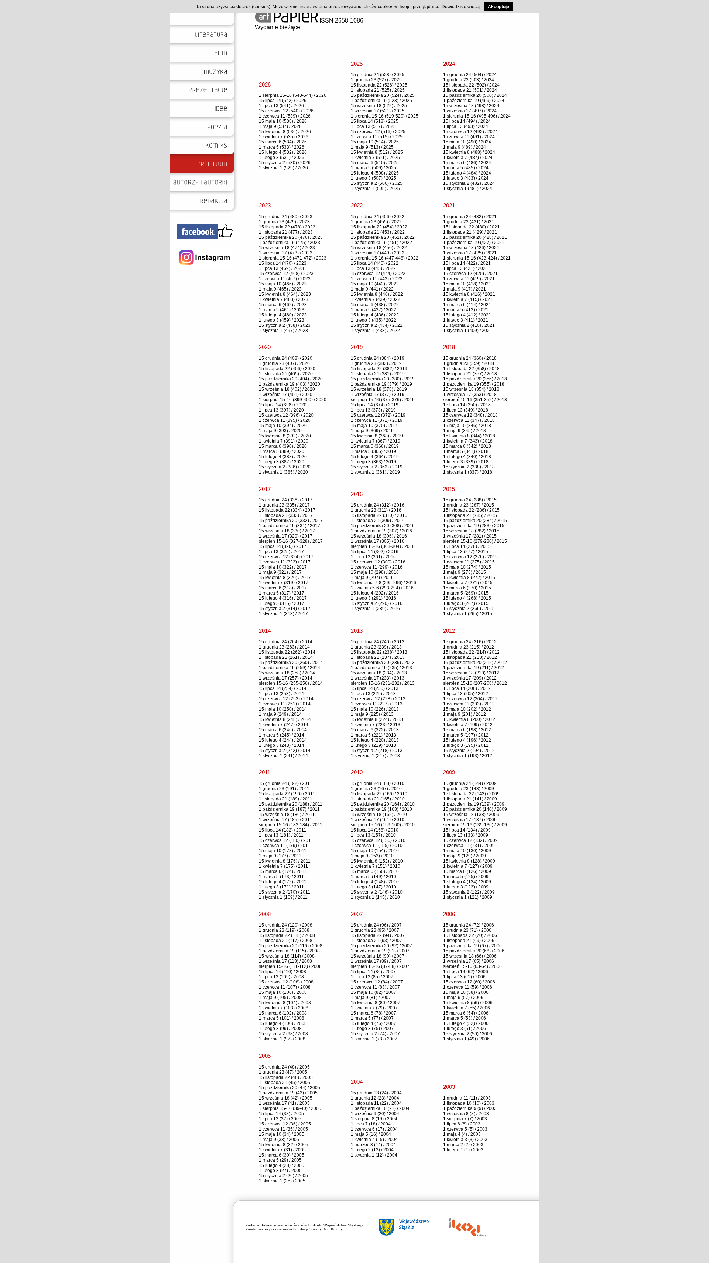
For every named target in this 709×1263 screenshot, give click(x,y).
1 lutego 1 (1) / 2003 (463, 1149)
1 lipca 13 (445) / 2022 (373, 268)
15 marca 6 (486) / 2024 (467, 162)
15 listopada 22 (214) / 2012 (471, 652)
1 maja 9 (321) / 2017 (280, 572)
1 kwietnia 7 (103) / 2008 (283, 1007)
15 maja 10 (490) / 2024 (467, 142)
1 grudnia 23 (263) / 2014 (284, 647)
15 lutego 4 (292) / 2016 (375, 593)
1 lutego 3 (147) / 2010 (373, 887)
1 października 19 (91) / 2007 (380, 951)
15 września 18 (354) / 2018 (471, 389)
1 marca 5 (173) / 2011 (281, 876)
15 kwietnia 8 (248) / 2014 (285, 719)
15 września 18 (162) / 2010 (379, 814)
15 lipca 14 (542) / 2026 (282, 100)
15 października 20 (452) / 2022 (383, 237)
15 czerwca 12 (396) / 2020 (286, 415)
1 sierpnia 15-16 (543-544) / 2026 (292, 95)
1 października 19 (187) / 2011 (289, 809)
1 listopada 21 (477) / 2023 (286, 232)
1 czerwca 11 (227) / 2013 (377, 704)
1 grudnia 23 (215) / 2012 (468, 647)
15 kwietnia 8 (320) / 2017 (285, 577)
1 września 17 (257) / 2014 (285, 678)
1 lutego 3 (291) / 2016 (373, 598)
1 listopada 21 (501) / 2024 (470, 90)
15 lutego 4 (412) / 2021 (467, 315)
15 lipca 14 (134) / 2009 (467, 830)
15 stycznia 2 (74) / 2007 (375, 1033)
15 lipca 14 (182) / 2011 (282, 830)
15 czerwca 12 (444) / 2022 (378, 273)
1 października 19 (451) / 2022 (381, 242)
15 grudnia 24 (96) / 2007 (376, 925)
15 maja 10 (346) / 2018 (467, 425)
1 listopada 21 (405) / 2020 (286, 373)
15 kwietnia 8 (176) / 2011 (285, 861)
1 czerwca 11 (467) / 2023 (285, 278)
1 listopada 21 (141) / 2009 (470, 799)
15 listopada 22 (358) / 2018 (471, 368)
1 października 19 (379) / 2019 (381, 384)
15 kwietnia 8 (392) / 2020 (285, 436)
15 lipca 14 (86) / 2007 (373, 971)
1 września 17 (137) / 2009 (470, 819)
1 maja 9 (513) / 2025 (372, 147)
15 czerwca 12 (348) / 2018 (470, 415)
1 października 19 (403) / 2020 (289, 384)
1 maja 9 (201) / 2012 (464, 714)
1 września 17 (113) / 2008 (285, 961)
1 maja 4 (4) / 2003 (462, 1134)
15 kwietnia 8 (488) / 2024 (469, 152)
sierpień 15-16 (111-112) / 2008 (290, 966)
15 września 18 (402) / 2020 (287, 389)
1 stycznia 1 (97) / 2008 (282, 1039)
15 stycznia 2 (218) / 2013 (377, 750)
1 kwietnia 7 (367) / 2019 (375, 441)
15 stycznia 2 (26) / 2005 (283, 1175)
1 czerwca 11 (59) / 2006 (467, 987)
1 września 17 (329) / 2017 (285, 536)
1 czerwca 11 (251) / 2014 (285, 704)
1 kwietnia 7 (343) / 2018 (468, 441)
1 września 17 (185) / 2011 (285, 819)
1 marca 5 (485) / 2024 (466, 167)
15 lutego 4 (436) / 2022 (375, 315)
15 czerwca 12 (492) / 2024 (470, 131)
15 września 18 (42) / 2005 (285, 1098)
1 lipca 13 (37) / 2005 (280, 1118)
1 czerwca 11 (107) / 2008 (285, 987)
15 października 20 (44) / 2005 (289, 1087)
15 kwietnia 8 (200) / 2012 (469, 719)
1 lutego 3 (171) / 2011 (281, 887)
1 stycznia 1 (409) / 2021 (467, 330)
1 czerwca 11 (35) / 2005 (283, 1129)
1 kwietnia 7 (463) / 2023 (283, 299)
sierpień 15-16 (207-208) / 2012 (475, 683)
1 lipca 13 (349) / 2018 (465, 410)
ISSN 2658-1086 (340, 20)
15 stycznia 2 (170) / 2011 (284, 892)
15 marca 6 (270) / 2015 (467, 587)
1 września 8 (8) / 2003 (466, 1113)
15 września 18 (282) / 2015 (471, 531)
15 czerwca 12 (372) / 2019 (378, 415)
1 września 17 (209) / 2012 (470, 678)
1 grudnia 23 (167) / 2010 (376, 788)
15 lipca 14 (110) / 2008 (282, 971)
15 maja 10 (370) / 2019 (375, 425)
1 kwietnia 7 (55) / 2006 (466, 1007)
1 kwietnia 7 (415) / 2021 (468, 299)
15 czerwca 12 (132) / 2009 (470, 840)
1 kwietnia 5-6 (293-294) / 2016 (382, 587)
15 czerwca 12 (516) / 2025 (378, 131)
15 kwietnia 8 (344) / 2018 (469, 436)
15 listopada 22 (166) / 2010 (379, 793)
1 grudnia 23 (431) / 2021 (468, 221)
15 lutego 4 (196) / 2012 (467, 740)
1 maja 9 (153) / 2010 (372, 856)
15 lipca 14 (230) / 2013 (374, 688)
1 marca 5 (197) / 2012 (466, 735)
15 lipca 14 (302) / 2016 (374, 551)
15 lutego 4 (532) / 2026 (283, 152)
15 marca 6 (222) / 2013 (375, 729)
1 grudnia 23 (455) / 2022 (376, 221)
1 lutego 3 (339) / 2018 (466, 461)
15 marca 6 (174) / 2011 (282, 871)
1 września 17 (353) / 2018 (470, 394)
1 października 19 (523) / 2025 (381, 100)
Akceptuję (498, 6)
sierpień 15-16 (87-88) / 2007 (380, 966)
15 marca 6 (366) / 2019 (375, 446)
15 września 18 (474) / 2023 (287, 247)
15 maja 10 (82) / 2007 (373, 992)
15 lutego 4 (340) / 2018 (467, 456)
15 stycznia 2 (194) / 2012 (469, 750)
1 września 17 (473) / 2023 (285, 252)
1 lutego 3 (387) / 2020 (281, 461)
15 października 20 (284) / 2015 (475, 520)
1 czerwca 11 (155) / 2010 (377, 845)
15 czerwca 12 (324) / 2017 (286, 556)
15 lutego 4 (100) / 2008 (283, 1023)
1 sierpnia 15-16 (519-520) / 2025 (384, 116)
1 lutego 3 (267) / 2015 (466, 603)
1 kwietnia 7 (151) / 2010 (375, 866)
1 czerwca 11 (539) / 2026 (285, 116)
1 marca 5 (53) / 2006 (464, 1018)
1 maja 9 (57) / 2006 (463, 997)
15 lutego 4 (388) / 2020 (283, 456)
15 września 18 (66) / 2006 (470, 956)
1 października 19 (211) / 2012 (473, 667)
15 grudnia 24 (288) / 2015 (470, 499)
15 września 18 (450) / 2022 (379, 247)
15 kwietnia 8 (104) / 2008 (285, 1002)
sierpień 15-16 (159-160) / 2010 (383, 824)
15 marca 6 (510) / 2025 (375, 162)
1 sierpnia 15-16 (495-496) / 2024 (477, 116)
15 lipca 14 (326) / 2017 (282, 546)
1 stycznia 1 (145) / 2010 (375, 897)
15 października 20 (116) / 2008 (290, 945)
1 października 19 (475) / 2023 (289, 242)
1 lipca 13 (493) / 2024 (465, 126)
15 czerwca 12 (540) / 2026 (286, 111)
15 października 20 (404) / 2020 (291, 379)
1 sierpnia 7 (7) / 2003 (465, 1118)
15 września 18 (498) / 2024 (471, 105)
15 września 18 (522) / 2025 (379, 105)
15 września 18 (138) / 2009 (471, 814)
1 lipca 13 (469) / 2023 (281, 268)
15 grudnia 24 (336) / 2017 (285, 499)
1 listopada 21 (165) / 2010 (378, 799)
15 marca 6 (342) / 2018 (467, 446)
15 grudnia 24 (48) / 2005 (284, 1067)
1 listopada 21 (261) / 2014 (286, 657)
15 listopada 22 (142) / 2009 (471, 793)
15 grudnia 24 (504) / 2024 (470, 74)
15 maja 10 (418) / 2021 (467, 284)
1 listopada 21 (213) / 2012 (470, 657)
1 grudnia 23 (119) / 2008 (284, 930)
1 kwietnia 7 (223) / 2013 (375, 724)
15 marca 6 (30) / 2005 (281, 1155)
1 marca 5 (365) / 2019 (373, 451)
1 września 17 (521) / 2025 (377, 111)
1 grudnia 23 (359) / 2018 (468, 363)
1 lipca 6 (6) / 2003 (461, 1124)
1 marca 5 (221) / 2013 (373, 735)
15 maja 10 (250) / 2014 (283, 709)
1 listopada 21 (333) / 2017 (286, 515)
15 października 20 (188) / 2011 (290, 804)
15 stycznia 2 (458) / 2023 (285, 325)
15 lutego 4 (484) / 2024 (467, 173)
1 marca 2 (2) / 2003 (463, 1144)
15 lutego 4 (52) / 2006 (466, 1023)
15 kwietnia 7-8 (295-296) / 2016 (383, 582)
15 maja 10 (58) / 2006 (466, 992)
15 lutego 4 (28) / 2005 (281, 1165)
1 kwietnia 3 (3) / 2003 (465, 1139)
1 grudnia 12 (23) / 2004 (375, 1098)
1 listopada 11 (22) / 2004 (376, 1103)
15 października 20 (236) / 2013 (383, 662)
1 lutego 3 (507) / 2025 (373, 178)
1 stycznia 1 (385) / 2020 (283, 472)
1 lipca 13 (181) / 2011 (281, 835)
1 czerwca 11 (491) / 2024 (469, 136)
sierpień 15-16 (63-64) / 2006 (472, 966)
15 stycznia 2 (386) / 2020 (285, 467)
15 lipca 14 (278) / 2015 (467, 546)
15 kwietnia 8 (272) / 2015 (469, 577)
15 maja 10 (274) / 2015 (467, 567)
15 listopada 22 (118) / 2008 (287, 935)
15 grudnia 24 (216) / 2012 (470, 641)
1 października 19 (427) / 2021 (473, 242)
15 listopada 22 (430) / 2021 (471, 227)
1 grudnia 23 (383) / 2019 (376, 363)
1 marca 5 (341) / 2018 (466, 451)
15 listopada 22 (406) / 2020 (287, 368)
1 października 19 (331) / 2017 (289, 525)
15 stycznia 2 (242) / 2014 (285, 750)
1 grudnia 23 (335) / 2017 (284, 505)
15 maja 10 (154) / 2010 (375, 850)
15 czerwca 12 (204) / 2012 (470, 698)
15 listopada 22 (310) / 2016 (379, 515)
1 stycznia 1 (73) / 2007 (374, 1039)
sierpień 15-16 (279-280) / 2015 (475, 541)
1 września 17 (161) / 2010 (377, 819)
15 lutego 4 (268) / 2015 (467, 598)
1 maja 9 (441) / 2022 (372, 289)
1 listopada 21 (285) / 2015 (470, 515)
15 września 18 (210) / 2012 (471, 672)
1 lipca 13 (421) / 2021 (465, 268)
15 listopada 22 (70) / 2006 (470, 935)
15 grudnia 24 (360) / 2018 (470, 358)
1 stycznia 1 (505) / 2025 (375, 188)
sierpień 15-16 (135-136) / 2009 (475, 824)
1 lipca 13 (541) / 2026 (281, 105)
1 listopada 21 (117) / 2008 (285, 940)
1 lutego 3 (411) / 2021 (465, 320)
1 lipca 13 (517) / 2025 (373, 126)
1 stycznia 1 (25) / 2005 (282, 1181)
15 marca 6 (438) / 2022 (375, 304)
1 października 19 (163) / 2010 (381, 809)
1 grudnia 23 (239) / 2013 (376, 647)
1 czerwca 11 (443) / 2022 (377, 278)
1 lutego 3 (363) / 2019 (373, 461)
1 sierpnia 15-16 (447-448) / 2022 (384, 258)
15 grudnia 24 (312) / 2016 (377, 505)
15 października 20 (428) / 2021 (475, 237)
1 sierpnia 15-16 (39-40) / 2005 (290, 1108)
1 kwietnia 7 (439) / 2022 (375, 299)
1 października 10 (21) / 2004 (380, 1108)
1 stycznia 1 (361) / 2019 (375, 472)
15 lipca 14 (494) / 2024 (467, 121)
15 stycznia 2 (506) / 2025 (377, 183)
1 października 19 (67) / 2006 (472, 945)
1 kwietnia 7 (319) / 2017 (283, 582)
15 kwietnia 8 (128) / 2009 (469, 861)
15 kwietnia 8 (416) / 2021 (469, 294)
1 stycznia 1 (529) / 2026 (283, 167)
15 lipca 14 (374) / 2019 (374, 404)
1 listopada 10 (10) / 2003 (468, 1103)
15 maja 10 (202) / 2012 (467, 709)
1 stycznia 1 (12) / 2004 (374, 1155)
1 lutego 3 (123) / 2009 (466, 887)
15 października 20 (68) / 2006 (473, 951)
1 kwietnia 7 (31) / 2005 (282, 1149)
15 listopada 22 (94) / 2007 (378, 935)
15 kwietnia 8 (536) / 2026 (285, 131)
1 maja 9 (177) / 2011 (280, 856)
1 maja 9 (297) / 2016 (372, 577)
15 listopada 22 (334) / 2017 (287, 510)
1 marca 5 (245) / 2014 (281, 735)
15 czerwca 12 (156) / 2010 (378, 840)
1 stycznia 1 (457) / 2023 (283, 330)
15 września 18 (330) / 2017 (287, 531)
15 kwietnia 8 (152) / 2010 (377, 861)
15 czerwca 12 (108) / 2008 (286, 982)
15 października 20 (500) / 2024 (475, 95)
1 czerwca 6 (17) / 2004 (374, 1129)
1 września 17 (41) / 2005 (284, 1103)
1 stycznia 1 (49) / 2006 (466, 1039)
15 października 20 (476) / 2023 (291, 237)
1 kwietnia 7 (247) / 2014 (283, 724)
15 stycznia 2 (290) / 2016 (377, 603)
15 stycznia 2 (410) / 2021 (469, 325)
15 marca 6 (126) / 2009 (467, 871)
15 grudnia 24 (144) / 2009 (470, 783)
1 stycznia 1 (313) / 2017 (283, 613)
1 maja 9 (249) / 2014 (280, 714)
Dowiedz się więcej (461, 6)
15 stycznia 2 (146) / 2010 (377, 892)
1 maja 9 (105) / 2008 (280, 997)
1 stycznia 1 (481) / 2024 (467, 188)
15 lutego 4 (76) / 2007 (373, 1023)
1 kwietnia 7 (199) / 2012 (468, 724)
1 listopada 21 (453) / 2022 (378, 232)
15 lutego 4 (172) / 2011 (282, 881)
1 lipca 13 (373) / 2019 (373, 410)
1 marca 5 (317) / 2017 (281, 593)
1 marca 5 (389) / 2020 (281, 451)
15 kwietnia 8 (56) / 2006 (468, 1002)
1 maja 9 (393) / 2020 (280, 430)
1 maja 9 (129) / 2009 (464, 856)
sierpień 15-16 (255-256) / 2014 (291, 683)
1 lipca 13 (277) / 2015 (465, 551)
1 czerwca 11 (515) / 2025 (377, 136)
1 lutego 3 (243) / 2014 (281, 745)
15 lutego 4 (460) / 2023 (283, 315)
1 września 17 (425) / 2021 (470, 252)
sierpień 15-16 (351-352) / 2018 (475, 399)
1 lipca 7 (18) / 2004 (371, 1124)
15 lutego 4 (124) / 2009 (467, 881)
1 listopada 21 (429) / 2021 (470, 232)
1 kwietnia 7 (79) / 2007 (374, 1007)
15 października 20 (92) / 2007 (381, 945)
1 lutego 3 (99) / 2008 (280, 1028)
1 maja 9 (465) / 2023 (280, 289)
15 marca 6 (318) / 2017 (283, 587)
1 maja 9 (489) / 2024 (464, 147)
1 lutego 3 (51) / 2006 (464, 1028)
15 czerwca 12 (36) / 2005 (285, 1124)
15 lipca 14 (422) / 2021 (467, 263)
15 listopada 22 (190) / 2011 (287, 793)
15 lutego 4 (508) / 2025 (375, 173)
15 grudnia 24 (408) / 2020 (285, 358)
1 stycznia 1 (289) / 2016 (375, 608)
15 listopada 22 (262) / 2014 (287, 652)
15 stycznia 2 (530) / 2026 (285, 162)
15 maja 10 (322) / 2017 (283, 567)
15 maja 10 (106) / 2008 (283, 992)
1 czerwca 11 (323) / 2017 (285, 562)
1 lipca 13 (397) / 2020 (281, 410)
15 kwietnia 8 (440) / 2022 (377, 294)
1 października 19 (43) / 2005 (288, 1093)
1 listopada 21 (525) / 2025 (378, 90)
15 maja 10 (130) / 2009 (467, 850)
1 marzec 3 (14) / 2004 (373, 1144)
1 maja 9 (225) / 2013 (372, 714)
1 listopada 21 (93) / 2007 (376, 940)
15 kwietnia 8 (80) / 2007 (375, 1002)
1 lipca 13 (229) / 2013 (373, 693)
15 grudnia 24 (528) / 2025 (377, 74)
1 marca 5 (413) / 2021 (466, 309)
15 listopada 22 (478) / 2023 (287, 227)
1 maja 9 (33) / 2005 (279, 1139)
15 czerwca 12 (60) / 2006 (469, 982)
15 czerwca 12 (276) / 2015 (470, 556)
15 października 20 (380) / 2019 (383, 379)
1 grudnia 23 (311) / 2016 (376, 510)
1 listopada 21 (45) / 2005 (284, 1082)
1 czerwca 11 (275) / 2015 (469, 562)
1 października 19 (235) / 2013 (381, 667)
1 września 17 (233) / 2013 (377, 678)
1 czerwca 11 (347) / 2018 (469, 420)
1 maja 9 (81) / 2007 (371, 997)
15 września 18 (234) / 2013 (379, 672)
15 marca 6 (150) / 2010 (375, 871)
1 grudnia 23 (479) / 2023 (284, 221)
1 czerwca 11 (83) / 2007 (375, 987)
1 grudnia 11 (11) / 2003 (467, 1098)
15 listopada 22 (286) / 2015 (471, 510)
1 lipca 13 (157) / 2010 (373, 835)
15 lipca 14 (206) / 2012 (467, 688)
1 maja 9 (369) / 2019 (372, 430)
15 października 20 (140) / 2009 (475, 809)
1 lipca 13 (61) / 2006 (464, 976)
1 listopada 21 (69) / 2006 (468, 940)
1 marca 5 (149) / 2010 (373, 876)
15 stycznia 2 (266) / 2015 (469, 608)
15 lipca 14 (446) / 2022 (374, 263)
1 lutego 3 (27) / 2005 (280, 1170)
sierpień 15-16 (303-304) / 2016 (383, 546)
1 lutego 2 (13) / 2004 (372, 1149)
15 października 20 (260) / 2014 (291, 662)
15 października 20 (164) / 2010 (383, 804)
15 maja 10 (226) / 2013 (375, 709)
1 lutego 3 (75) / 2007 (372, 1028)
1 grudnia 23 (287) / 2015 (468, 505)
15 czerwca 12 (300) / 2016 (378, 562)
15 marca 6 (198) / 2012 (467, 729)
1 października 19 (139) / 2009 (473, 804)
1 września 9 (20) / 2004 (375, 1113)
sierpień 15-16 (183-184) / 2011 (290, 824)
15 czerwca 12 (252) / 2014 (286, 698)
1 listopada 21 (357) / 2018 (470, 373)
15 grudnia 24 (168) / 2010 (377, 783)
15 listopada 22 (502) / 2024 (471, 85)
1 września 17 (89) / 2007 (376, 961)
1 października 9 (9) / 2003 (470, 1108)
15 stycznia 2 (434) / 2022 (377, 325)
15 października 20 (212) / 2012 (475, 662)
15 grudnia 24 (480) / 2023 (285, 216)
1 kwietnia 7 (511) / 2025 (375, 157)
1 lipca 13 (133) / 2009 (465, 835)
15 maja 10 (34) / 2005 (281, 1134)
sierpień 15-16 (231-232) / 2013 (383, 683)
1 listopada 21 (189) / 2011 (285, 799)
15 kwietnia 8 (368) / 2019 (377, 436)
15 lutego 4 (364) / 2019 (375, 456)
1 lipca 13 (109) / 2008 (281, 976)
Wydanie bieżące (277, 27)
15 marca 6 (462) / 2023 (283, 304)
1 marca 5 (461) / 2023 (281, 309)
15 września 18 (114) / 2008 (287, 956)
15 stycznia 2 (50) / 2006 (467, 1033)
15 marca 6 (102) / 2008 (283, 1013)
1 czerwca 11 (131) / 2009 (469, 845)
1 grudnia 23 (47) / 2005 (283, 1072)
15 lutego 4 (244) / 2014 (283, 740)
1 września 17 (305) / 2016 (377, 541)
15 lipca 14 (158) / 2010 (374, 830)
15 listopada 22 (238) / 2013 (379, 652)
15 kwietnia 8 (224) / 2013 (377, 719)
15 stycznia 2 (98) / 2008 (283, 1033)
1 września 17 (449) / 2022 (377, 252)
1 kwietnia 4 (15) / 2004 (374, 1139)
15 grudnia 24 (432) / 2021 (470, 216)
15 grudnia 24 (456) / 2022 (377, 216)
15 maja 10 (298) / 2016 (375, 572)
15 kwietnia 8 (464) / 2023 (285, 294)
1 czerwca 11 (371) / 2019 (377, 420)
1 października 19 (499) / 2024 (473, 100)
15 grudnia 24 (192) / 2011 (285, 783)
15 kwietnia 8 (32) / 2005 (283, 1144)
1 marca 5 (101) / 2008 (281, 1018)
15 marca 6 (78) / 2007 (373, 1013)
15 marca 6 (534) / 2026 (283, 142)
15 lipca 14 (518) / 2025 (374, 121)
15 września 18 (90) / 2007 (377, 956)
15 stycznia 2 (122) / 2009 (469, 892)
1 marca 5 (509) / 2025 (373, 167)
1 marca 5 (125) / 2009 (466, 876)
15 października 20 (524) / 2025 (383, 95)
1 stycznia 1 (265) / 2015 (467, 613)
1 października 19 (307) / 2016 (381, 531)
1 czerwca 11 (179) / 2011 (284, 845)
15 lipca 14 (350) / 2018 (467, 404)
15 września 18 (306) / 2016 (379, 536)
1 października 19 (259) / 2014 (289, 667)
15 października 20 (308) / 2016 (383, 525)
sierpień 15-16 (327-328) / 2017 (291, 541)
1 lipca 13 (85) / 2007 (372, 976)
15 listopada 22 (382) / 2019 (379, 368)
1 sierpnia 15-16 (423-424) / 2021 (477, 258)
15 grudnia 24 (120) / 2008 (285, 925)
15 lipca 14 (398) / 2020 (282, 404)
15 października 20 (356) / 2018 (475, 379)
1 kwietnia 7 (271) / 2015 (468, 582)
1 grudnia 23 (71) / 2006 (467, 930)
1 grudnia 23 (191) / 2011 (284, 788)
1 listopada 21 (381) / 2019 (378, 373)
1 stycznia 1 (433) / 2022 (375, 330)
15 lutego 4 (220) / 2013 (375, 740)
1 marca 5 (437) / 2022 (373, 309)
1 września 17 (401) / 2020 (285, 394)
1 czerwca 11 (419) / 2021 (469, 278)
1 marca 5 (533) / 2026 (281, 147)
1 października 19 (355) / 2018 (473, 384)
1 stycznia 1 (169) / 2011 (283, 897)
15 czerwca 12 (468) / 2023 (286, 273)
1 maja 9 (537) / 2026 (280, 126)
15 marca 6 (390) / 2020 (283, 446)
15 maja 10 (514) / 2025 (375, 142)
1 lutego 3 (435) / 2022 (373, 320)
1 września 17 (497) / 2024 (470, 111)
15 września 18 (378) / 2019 (379, 389)
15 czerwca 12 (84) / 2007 (377, 982)
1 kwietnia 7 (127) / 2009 (468, 866)
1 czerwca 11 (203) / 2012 (469, 704)
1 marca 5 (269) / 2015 (466, 593)
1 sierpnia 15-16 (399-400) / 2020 (292, 399)
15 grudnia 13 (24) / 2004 (376, 1093)
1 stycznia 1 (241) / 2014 (283, 755)
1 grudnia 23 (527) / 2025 (376, 79)
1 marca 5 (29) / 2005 (280, 1160)
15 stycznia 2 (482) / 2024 (469, 183)
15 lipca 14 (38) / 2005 (281, 1113)
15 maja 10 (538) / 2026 (283, 121)
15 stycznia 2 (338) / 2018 (469, 467)
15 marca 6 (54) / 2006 (466, 1013)
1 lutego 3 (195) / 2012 (466, 745)
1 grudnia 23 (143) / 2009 (468, 788)
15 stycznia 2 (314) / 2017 (285, 608)
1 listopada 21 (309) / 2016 (378, 520)
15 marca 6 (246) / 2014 (283, 729)
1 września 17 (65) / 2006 (468, 961)
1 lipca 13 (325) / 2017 (281, 551)
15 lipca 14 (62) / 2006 (465, 971)
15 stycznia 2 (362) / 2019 (377, 467)
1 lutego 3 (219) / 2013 (373, 745)
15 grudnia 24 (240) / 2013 (377, 641)
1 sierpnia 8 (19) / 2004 (374, 1118)
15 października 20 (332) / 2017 (291, 520)
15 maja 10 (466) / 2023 (283, 284)
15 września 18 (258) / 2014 (287, 672)
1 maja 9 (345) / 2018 (464, 430)
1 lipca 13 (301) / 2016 (373, 556)
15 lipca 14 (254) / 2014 (282, 688)
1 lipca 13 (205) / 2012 (465, 693)
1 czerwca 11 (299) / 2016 (377, 567)
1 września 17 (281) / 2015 (470, 536)
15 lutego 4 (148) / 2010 (375, 881)
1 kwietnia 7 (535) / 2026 (283, 136)
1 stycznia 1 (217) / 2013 (375, 755)
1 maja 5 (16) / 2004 (371, 1134)
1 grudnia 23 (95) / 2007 (375, 930)
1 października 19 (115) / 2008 (289, 951)
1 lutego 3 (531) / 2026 (281, 157)
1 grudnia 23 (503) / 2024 (468, 79)
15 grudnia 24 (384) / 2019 (377, 358)
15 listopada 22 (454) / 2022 (379, 227)
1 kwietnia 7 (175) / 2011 (283, 866)
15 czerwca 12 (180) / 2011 (286, 840)
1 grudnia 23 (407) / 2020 (284, 363)
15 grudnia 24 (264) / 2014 (285, 641)
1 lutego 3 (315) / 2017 (281, 603)
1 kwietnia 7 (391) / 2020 (283, 441)
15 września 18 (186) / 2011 (287, 814)
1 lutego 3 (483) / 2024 (466, 178)
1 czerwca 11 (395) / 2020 (285, 420)
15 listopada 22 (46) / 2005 (286, 1077)
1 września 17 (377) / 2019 (377, 394)
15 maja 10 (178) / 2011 (282, 850)
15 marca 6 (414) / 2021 (467, 304)
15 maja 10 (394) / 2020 (283, 425)
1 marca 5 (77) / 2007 (372, 1018)
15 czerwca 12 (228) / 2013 (378, 698)
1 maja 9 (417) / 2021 (464, 289)
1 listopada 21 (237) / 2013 (378, 657)
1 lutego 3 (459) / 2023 (281, 320)
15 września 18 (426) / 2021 (471, 247)
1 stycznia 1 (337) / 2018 (467, 472)
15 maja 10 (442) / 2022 (375, 284)
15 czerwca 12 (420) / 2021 (470, 273)
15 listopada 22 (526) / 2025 (379, 85)
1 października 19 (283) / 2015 (473, 525)
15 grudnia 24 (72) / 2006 (468, 925)
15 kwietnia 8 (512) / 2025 (377, 152)
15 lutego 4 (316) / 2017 (283, 598)
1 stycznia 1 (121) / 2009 (467, 897)
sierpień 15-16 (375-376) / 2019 (383, 399)
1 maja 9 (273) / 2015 (464, 572)
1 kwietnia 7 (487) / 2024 (468, 157)
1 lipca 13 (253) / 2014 (281, 693)
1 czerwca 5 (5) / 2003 (465, 1129)
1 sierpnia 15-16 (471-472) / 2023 (292, 258)
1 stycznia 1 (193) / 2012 (467, 755)
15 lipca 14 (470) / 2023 (282, 263)
